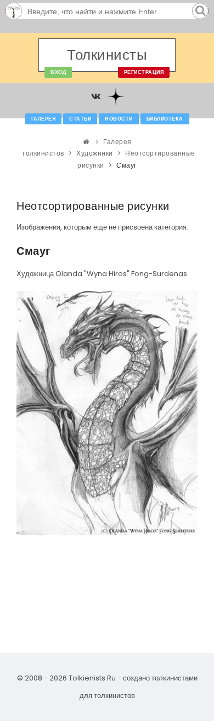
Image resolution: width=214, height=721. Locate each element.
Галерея (43, 119)
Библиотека (165, 119)
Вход (58, 72)
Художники (94, 153)
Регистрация (144, 72)
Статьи (80, 119)
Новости (119, 119)
